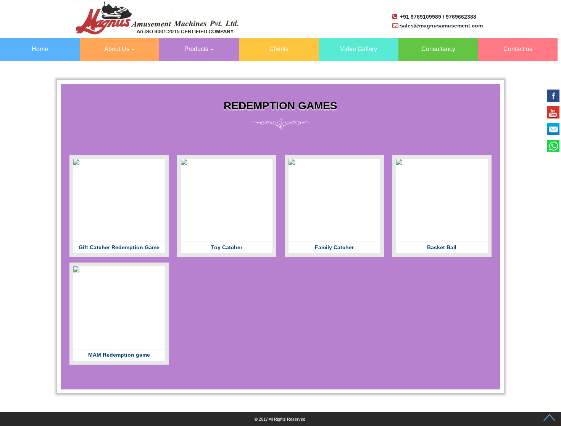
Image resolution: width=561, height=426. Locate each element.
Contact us (517, 49)
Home (40, 49)
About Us (117, 49)
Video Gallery (358, 49)
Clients (279, 49)
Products (197, 49)
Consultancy (438, 49)
